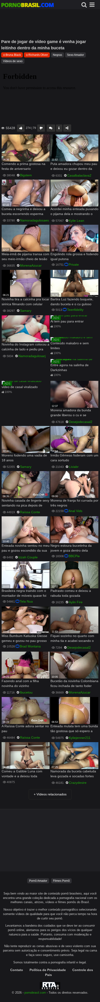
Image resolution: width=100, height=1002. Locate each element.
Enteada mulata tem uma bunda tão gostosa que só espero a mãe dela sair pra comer (74, 729)
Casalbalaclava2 (79, 175)
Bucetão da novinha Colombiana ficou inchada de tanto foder (74, 683)
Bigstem (26, 175)
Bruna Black (13, 55)
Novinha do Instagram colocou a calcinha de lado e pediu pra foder (25, 347)
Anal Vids (75, 511)
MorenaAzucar (31, 265)
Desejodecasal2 (80, 422)
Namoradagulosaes (34, 220)
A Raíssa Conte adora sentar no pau (25, 728)
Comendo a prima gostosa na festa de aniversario (23, 166)
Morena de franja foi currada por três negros (74, 503)
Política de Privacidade (48, 970)
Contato (16, 970)
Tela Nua (26, 601)
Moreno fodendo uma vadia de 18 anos (24, 457)
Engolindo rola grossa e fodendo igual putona (74, 256)
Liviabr (74, 467)
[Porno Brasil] (27, 5)
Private (74, 264)
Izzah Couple (28, 557)
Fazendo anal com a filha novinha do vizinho (20, 683)
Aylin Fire (76, 602)
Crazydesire (78, 782)
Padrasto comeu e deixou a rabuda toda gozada (70, 593)
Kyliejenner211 (79, 738)
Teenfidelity (75, 310)
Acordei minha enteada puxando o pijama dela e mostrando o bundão (74, 212)
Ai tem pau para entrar (67, 321)
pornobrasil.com (35, 992)
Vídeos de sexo (13, 61)
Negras (57, 55)
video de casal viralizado (20, 387)
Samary (25, 310)
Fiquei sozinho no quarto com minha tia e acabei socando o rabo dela (72, 638)
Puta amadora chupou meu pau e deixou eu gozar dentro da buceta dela (73, 166)
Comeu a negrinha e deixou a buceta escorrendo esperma (23, 211)
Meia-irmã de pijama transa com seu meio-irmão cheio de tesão (25, 256)
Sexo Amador (75, 55)
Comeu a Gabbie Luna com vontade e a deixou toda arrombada (22, 774)
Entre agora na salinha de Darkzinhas (69, 367)
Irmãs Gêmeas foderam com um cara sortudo (74, 457)
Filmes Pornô (61, 880)
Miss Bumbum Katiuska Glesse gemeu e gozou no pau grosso (24, 638)
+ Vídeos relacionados (50, 794)
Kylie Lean (76, 220)
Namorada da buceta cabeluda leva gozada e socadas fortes (73, 773)
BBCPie (74, 556)
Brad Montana (30, 646)
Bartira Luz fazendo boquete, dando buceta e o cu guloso (71, 301)
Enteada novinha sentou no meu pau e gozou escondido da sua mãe (26, 548)
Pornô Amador (38, 880)
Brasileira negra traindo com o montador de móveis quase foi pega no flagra (24, 593)
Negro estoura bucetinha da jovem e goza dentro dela (71, 548)
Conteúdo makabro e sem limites (69, 345)
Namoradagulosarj (32, 356)
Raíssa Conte (30, 512)
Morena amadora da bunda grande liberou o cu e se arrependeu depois (70, 413)
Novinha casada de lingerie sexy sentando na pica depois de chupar (25, 503)
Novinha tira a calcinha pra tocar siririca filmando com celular (25, 301)
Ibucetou (26, 692)
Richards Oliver (38, 55)
